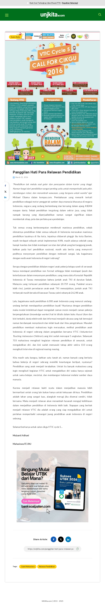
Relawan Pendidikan (47, 567)
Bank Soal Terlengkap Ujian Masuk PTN (45, 3)
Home (7, 26)
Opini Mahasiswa (28, 567)
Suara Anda (15, 26)
